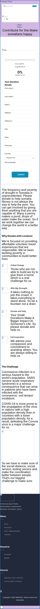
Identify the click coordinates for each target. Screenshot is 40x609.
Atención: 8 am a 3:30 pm (13, 578)
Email (7, 104)
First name (9, 88)
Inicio (6, 524)
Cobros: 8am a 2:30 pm (13, 581)
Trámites (7, 535)
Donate (21, 175)
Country (8, 153)
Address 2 (8, 121)
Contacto (7, 554)
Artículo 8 (7, 527)
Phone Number (10, 162)
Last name (9, 96)
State (7, 137)
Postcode (8, 145)
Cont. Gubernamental (12, 531)
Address (8, 113)
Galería (6, 558)
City (6, 129)
